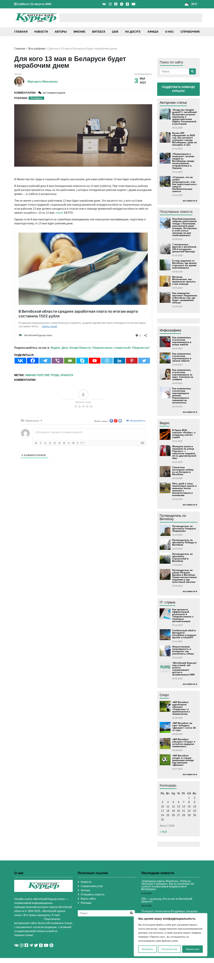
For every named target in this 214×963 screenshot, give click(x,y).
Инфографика (170, 330)
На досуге (133, 31)
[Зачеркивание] (50, 443)
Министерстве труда (43, 375)
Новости (41, 31)
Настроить (147, 949)
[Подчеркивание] (45, 443)
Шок (115, 31)
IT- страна (167, 602)
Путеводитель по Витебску (173, 517)
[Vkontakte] (20, 361)
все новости (189, 201)
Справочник (190, 31)
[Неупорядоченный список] (59, 443)
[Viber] (57, 361)
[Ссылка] (73, 443)
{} (78, 443)
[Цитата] (64, 443)
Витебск (98, 31)
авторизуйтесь (137, 420)
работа (67, 375)
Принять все (192, 949)
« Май (163, 831)
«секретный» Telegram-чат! (132, 347)
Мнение (79, 31)
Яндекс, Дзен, (60, 347)
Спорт (164, 695)
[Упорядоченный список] (54, 443)
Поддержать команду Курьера (178, 89)
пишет (59, 212)
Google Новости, (80, 347)
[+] (82, 443)
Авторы (61, 31)
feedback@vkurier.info (28, 919)
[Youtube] (94, 361)
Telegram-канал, (102, 347)
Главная (21, 31)
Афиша (152, 31)
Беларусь (36, 98)
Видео (164, 423)
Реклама (86, 902)
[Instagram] (107, 361)
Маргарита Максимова (43, 81)
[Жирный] (36, 443)
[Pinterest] (132, 361)
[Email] (70, 361)
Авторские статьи (173, 102)
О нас (169, 31)
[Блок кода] (68, 443)
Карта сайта (88, 898)
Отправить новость (92, 894)
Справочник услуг (92, 886)
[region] (170, 934)
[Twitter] (144, 361)
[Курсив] (40, 443)
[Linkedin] (119, 361)
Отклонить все (169, 949)
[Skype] (82, 361)
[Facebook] (33, 361)
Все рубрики (36, 48)
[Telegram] (45, 361)
